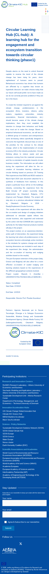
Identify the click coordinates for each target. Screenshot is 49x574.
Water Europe (8, 439)
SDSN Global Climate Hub (13, 431)
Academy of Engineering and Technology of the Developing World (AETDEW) (21, 476)
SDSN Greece (8, 437)
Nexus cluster (8, 442)
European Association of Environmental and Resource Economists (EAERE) (23, 459)
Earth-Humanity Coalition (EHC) (15, 445)
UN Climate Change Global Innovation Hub (19, 411)
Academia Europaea (10, 466)
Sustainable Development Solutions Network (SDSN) (23, 428)
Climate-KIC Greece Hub (12, 414)
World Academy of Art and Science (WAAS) (19, 463)
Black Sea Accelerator (11, 420)
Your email (6, 510)
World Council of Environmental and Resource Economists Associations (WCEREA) (20, 454)
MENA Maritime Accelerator (13, 417)
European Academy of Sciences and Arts (18, 469)
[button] (40, 9)
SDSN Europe (8, 434)
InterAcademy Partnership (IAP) (15, 472)
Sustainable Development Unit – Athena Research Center (22, 397)
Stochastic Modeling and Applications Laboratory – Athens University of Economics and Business (22, 391)
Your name (7, 498)
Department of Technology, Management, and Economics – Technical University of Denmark (21, 402)
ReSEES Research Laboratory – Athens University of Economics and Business (23, 386)
